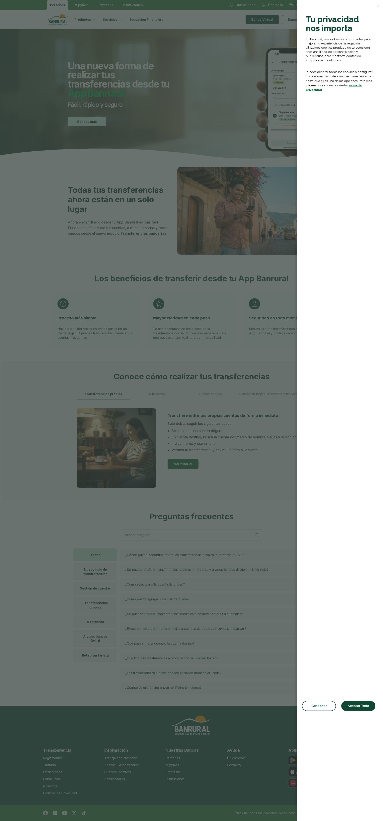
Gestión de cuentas (95, 588)
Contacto (234, 765)
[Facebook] (45, 813)
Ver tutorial (183, 464)
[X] (74, 813)
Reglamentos (53, 758)
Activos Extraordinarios (122, 765)
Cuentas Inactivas (117, 772)
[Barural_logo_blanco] (191, 725)
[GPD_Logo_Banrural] (59, 19)
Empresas (105, 5)
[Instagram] (55, 813)
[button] (215, 554)
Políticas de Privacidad (60, 793)
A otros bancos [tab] (210, 394)
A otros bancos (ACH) (95, 638)
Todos (95, 555)
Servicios (110, 20)
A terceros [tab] (157, 394)
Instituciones (132, 5)
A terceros (95, 622)
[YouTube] (64, 813)
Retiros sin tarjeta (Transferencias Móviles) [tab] (271, 394)
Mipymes (82, 5)
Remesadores (114, 779)
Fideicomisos (52, 772)
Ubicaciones (236, 758)
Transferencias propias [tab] (103, 394)
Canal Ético (51, 779)
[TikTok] (83, 813)
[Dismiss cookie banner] (378, 6)
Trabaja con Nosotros (121, 758)
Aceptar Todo (358, 706)
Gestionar (319, 706)
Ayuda (233, 750)
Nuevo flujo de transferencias (95, 571)
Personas (57, 5)
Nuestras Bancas (182, 750)
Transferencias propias (95, 605)
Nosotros (50, 786)
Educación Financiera (146, 20)
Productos (83, 20)
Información (116, 750)
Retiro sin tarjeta (95, 655)
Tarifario (49, 765)
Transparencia (57, 750)
